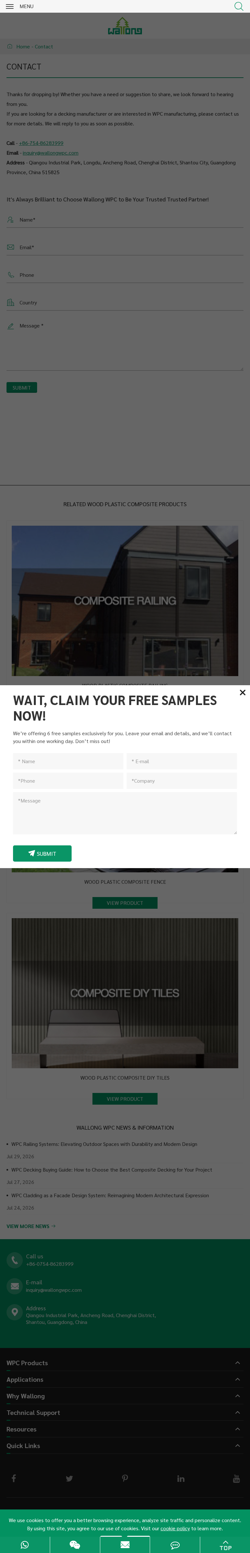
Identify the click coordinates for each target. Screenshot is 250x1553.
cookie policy (175, 1528)
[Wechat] (75, 1545)
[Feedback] (175, 1545)
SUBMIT (42, 853)
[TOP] (225, 1545)
